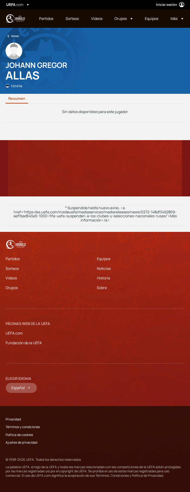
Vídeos (11, 278)
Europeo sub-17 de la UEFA (15, 18)
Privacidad (13, 419)
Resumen (16, 99)
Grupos (12, 287)
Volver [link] (15, 36)
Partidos (13, 258)
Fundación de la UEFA (24, 342)
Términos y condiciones (23, 427)
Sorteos (12, 268)
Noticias (104, 268)
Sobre (102, 287)
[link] (46, 18)
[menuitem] (46, 18)
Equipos (103, 258)
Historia (103, 278)
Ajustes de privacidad (21, 442)
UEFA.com (14, 333)
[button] (123, 18)
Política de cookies (19, 434)
